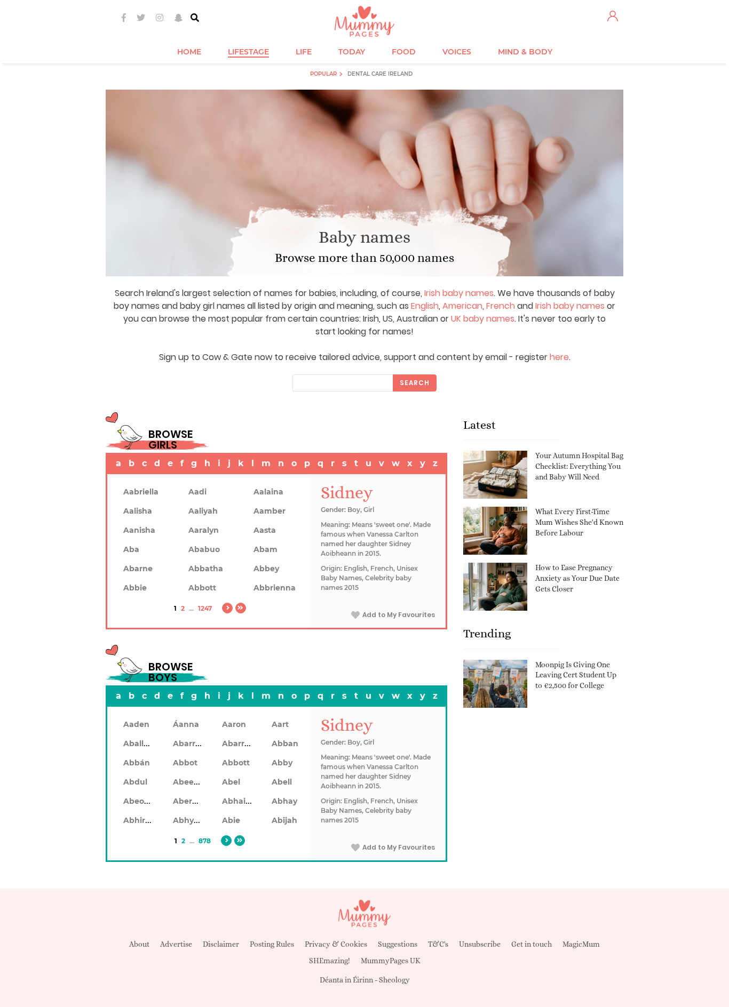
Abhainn (239, 801)
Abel (231, 782)
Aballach (140, 743)
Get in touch (531, 944)
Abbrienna (274, 588)
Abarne (138, 568)
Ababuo (204, 549)
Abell (282, 782)
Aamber (269, 511)
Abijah (284, 820)
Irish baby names (459, 293)
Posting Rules (272, 944)
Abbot (185, 763)
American (462, 306)
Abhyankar (195, 820)
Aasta (264, 530)
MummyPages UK (391, 960)
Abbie (135, 588)
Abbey (266, 568)
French (500, 306)
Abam (265, 549)
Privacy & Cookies (336, 944)
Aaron (234, 724)
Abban (285, 743)
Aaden (136, 724)
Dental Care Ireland (380, 73)
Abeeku (188, 782)
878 (205, 841)
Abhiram (140, 820)
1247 (205, 608)
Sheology (394, 980)
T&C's (438, 944)
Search (415, 382)
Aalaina (268, 492)
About (139, 944)
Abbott (202, 588)
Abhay (284, 801)
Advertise (176, 944)
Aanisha (139, 530)
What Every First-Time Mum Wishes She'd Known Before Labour (579, 522)
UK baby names (482, 319)
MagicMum (581, 944)
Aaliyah (203, 511)
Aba (131, 549)
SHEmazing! (329, 960)
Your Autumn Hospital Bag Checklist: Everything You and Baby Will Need (579, 466)
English (425, 306)
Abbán (136, 763)
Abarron (238, 743)
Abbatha (205, 568)
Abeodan (141, 801)
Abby (282, 763)
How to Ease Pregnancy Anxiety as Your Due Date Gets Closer (577, 578)
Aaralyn (203, 530)
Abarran (189, 743)
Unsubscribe (480, 944)
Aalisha (137, 511)
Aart (280, 724)
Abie (231, 820)
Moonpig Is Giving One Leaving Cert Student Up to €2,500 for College (575, 675)
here (559, 357)
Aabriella (141, 492)
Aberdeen (192, 801)
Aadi (197, 492)
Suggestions (397, 944)
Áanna (186, 724)
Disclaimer (221, 944)
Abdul (135, 782)
